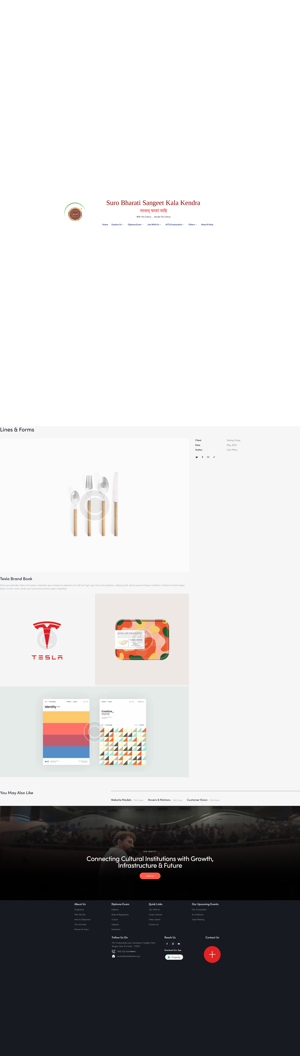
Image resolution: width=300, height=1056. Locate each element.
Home (105, 224)
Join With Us (153, 224)
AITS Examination (173, 224)
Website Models (121, 800)
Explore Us (117, 224)
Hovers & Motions (159, 800)
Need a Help (207, 224)
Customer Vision (197, 800)
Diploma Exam (134, 224)
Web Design (138, 800)
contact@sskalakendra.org (128, 956)
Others (191, 224)
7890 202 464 (126, 951)
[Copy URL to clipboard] (214, 457)
